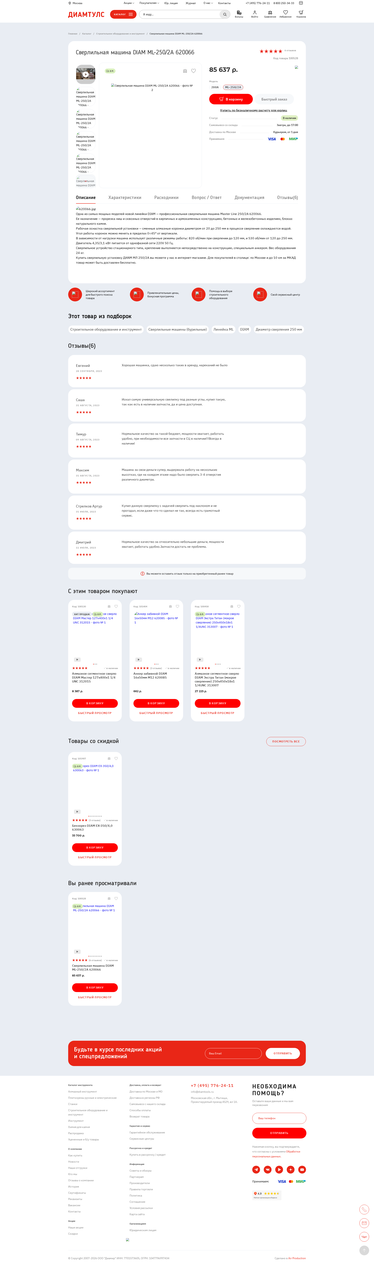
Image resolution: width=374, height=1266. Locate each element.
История (73, 1186)
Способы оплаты (140, 1110)
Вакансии (74, 1205)
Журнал (191, 3)
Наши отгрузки (77, 1168)
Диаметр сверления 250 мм (279, 329)
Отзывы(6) (287, 197)
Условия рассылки (141, 1208)
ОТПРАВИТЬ (283, 1053)
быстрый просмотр (95, 713)
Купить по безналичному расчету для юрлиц (253, 110)
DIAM (244, 329)
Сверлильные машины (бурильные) (177, 329)
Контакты (224, 3)
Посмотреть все (286, 741)
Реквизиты (75, 1199)
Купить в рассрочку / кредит (148, 1154)
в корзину (95, 703)
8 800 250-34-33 (283, 3)
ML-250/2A (233, 87)
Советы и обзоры (141, 1170)
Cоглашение (137, 1201)
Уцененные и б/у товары (83, 1139)
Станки (72, 1104)
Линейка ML (223, 329)
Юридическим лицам (143, 1230)
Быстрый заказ (274, 99)
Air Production (297, 1258)
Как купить (75, 1155)
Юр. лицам (171, 3)
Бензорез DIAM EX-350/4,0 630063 (92, 827)
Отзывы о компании (81, 1180)
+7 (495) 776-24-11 (258, 3)
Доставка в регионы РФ (145, 1098)
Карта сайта (137, 1214)
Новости (73, 1161)
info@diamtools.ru (202, 1091)
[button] (85, 181)
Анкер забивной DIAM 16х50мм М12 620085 (150, 675)
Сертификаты (77, 1193)
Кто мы (72, 1174)
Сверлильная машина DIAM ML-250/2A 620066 (93, 967)
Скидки (73, 1233)
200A (215, 87)
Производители (140, 1183)
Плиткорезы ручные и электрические (92, 1098)
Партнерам (137, 1177)
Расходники (166, 197)
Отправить (279, 1133)
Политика (136, 1195)
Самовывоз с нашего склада (147, 1104)
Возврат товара (139, 1116)
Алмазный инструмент (82, 1091)
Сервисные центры (142, 1138)
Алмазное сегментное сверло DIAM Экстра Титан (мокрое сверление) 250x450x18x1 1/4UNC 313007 (217, 679)
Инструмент (76, 1120)
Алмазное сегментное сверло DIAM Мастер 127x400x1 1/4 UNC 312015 (94, 677)
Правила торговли (141, 1189)
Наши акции (75, 1227)
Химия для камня (79, 1127)
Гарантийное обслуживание (147, 1132)
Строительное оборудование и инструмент (106, 329)
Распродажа (76, 1133)
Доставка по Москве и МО (146, 1091)
